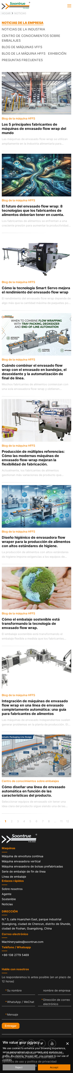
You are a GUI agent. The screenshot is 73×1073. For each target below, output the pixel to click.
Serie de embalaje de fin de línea (24, 871)
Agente (6, 894)
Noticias (20, 13)
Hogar (6, 13)
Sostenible (9, 899)
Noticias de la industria (23, 29)
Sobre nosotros (12, 889)
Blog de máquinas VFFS (22, 47)
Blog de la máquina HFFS (23, 53)
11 (61, 821)
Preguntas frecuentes (22, 60)
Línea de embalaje (14, 876)
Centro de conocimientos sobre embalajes (31, 38)
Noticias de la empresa (22, 23)
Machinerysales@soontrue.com (22, 942)
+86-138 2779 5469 (15, 955)
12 (67, 821)
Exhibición (57, 53)
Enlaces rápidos (13, 881)
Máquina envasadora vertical (21, 861)
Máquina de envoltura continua (22, 856)
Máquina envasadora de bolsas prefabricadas (32, 866)
